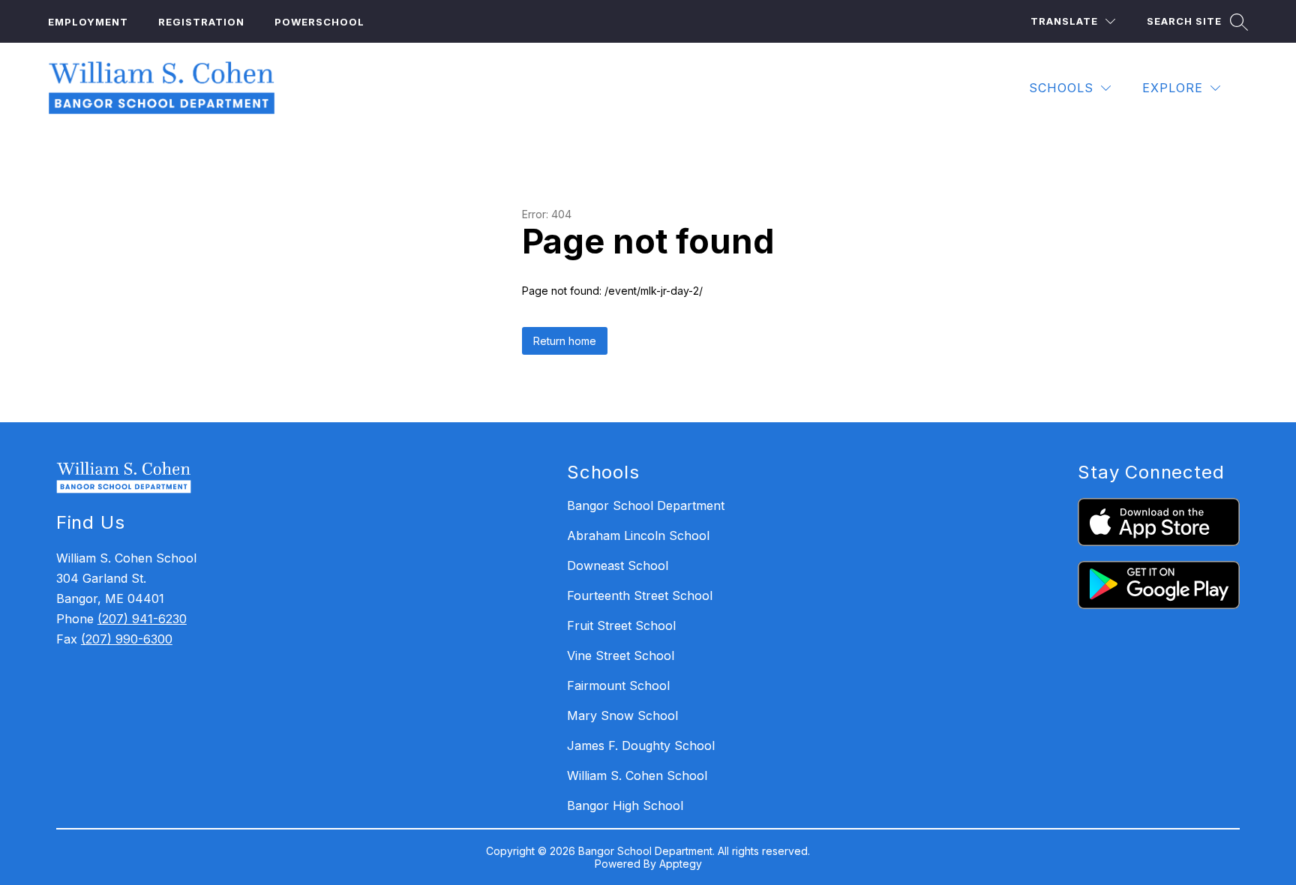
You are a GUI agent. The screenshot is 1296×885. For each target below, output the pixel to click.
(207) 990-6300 (126, 639)
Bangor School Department (645, 505)
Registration (201, 22)
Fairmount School (618, 685)
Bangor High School (625, 805)
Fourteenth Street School (639, 595)
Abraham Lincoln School (638, 535)
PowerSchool (319, 22)
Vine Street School (620, 655)
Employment (88, 22)
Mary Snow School (622, 715)
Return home (564, 340)
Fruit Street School (621, 625)
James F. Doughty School (641, 745)
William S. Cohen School (637, 775)
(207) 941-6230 (142, 618)
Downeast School (617, 565)
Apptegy (680, 863)
